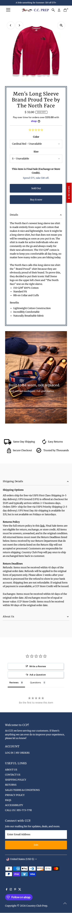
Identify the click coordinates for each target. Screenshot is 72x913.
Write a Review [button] (37, 666)
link (42, 525)
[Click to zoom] (61, 25)
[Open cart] (65, 10)
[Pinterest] (15, 890)
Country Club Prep (36, 905)
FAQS (8, 800)
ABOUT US (11, 769)
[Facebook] (6, 890)
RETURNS (10, 784)
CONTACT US (12, 774)
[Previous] (11, 25)
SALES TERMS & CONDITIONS (22, 790)
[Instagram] (11, 890)
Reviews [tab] (14, 682)
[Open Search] (53, 10)
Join (36, 844)
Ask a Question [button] (38, 674)
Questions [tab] (35, 682)
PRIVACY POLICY (15, 795)
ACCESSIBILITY (14, 805)
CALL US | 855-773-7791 (18, 810)
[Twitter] (19, 890)
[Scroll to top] (65, 903)
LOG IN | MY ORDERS (17, 752)
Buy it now (36, 199)
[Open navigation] (8, 10)
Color (36, 136)
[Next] (19, 25)
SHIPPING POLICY (15, 779)
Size (36, 151)
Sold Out (36, 188)
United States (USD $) (22, 859)
